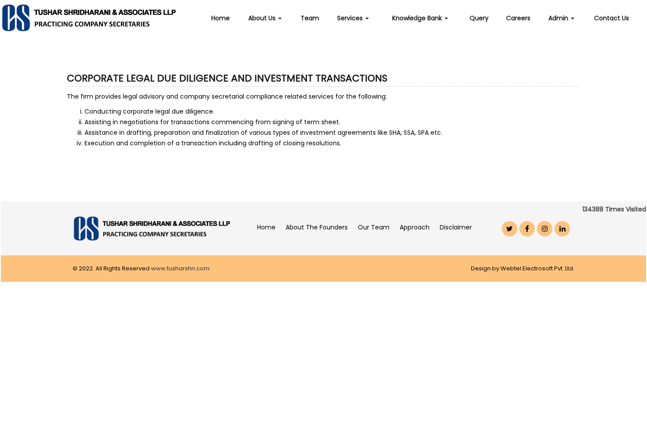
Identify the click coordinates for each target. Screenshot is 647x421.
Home (220, 18)
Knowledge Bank (418, 18)
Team (310, 18)
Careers (518, 18)
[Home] (97, 17)
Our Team (374, 227)
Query (479, 18)
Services (350, 18)
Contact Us (611, 18)
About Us (262, 18)
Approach (415, 227)
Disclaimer (456, 227)
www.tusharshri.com (180, 268)
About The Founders (317, 227)
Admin (559, 18)
